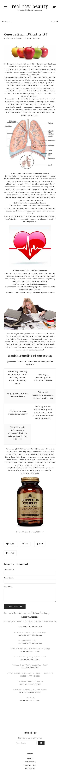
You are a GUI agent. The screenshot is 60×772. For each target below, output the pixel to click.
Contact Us (30, 768)
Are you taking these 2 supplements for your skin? (30, 673)
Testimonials (30, 762)
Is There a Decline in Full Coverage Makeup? (30, 648)
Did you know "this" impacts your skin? (30, 665)
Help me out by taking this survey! (30, 632)
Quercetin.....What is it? (25, 34)
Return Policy (30, 765)
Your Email (9, 578)
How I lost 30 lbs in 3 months (30, 681)
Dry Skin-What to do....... (30, 640)
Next (53, 22)
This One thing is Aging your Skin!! (30, 657)
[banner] (29, 7)
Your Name (9, 569)
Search (30, 758)
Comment (8, 586)
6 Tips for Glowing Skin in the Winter (30, 689)
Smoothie (30, 698)
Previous (8, 22)
